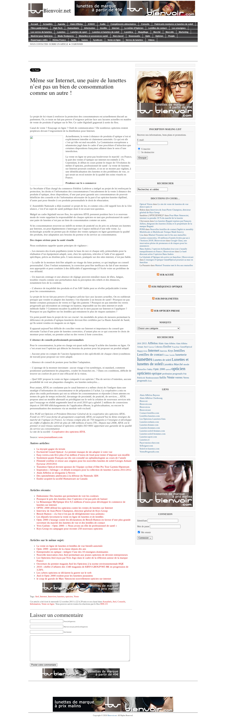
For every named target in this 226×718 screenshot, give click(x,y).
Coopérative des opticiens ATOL (68, 431)
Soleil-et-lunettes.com (149, 448)
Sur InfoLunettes (166, 299)
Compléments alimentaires (123, 24)
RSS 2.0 (104, 604)
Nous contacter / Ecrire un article (49, 44)
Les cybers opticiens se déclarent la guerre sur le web (64, 572)
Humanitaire (73, 28)
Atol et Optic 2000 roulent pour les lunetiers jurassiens (65, 575)
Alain (160, 343)
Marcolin (170, 32)
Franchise (175, 347)
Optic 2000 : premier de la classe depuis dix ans (61, 549)
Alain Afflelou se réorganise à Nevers (56, 472)
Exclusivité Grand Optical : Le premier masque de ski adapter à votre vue (74, 452)
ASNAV (91, 24)
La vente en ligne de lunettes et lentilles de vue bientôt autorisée (70, 546)
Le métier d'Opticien (133, 28)
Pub (184, 374)
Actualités (48, 24)
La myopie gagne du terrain (51, 449)
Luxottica (128, 32)
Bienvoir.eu (145, 407)
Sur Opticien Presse (167, 311)
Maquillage (143, 32)
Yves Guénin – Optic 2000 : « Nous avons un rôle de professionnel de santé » (77, 525)
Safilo (73, 40)
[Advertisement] (113, 53)
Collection (159, 347)
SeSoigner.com (146, 445)
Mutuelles (141, 369)
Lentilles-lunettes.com (150, 416)
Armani (140, 347)
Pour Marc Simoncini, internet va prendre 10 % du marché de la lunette (164, 216)
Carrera (151, 347)
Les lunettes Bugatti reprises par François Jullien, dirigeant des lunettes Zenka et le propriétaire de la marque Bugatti (166, 224)
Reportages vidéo (39, 40)
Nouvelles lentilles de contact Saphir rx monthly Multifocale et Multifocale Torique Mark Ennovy (166, 230)
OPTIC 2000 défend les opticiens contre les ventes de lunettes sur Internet (75, 508)
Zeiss (150, 381)
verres (178, 377)
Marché (156, 32)
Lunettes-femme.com (149, 425)
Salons (84, 40)
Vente (76, 596)
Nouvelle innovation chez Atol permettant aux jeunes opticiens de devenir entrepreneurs (82, 555)
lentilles (179, 350)
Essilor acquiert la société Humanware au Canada (62, 478)
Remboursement (152, 378)
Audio (102, 24)
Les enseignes (179, 28)
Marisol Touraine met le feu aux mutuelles (167, 235)
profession (167, 373)
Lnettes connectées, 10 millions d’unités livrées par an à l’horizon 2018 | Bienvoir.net (165, 239)
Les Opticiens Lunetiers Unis (152, 419)
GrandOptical (186, 347)
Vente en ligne (114, 40)
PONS (142, 229)
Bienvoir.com (146, 404)
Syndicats (97, 40)
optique (157, 373)
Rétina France (59, 40)
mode (186, 364)
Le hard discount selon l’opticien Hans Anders (163, 252)
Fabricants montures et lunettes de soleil (174, 24)
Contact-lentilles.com (149, 413)
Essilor (167, 346)
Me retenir (145, 532)
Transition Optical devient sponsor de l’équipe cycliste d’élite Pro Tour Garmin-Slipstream (83, 466)
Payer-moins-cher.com (149, 442)
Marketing (183, 32)
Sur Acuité (167, 275)
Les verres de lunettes (41, 32)
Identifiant (142, 520)
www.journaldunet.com (50, 437)
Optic (147, 36)
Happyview (142, 351)
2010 (139, 344)
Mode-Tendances (66, 36)
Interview (52, 596)
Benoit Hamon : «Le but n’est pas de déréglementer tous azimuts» (71, 513)
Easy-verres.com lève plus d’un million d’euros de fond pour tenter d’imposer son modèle (83, 455)
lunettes (60, 596)
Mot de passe (143, 526)
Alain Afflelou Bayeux (150, 395)
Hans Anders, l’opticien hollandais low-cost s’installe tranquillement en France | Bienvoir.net (163, 250)
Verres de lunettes (134, 40)
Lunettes (61, 32)
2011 (144, 343)
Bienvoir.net (145, 410)
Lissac (166, 355)
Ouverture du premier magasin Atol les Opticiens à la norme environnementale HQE (80, 563)
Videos (151, 40)
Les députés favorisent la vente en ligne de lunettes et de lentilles (70, 516)
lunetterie (181, 354)
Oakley (150, 369)
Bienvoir (144, 401)
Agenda (61, 24)
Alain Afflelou (76, 24)
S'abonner (77, 44)
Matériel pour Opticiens (42, 36)
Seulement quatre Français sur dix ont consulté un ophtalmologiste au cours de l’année (81, 458)
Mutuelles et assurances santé (93, 36)
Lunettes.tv (145, 440)
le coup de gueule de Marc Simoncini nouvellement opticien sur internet (74, 578)
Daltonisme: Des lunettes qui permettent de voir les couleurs (68, 496)
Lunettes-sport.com (148, 437)
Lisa (141, 235)
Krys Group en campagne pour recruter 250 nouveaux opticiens (70, 528)
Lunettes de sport (78, 32)
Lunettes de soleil (162, 359)
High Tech (57, 28)
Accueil (34, 24)
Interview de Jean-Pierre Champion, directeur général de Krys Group (72, 511)
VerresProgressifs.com (149, 451)
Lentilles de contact (157, 28)
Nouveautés (134, 36)
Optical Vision (146, 204)
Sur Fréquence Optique (166, 286)
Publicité (141, 377)
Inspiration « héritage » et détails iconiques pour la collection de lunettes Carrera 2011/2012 (84, 469)
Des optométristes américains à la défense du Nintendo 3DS (67, 475)
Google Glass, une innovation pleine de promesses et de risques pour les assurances (163, 243)
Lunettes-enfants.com (149, 422)
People (171, 36)
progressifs (178, 373)
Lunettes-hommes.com (150, 428)
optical (168, 369)
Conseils (145, 24)
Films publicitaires (39, 28)
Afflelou (153, 343)
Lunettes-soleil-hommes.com (152, 434)
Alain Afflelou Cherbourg (151, 398)
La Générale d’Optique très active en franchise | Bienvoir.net (166, 257)
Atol (37, 596)
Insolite (103, 28)
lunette (172, 355)
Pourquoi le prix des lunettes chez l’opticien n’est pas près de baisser (72, 499)
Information (89, 28)
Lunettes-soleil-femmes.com (152, 431)
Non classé (118, 36)
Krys (170, 350)
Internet (115, 28)
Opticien (159, 36)
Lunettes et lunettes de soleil (105, 32)
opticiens (144, 373)
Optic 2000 (159, 369)
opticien (69, 596)
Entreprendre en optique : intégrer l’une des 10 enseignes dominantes (72, 552)
